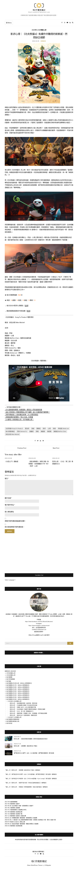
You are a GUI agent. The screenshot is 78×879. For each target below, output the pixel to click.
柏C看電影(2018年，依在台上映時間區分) (17, 687)
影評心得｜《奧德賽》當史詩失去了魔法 (25, 746)
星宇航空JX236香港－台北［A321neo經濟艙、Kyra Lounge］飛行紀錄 (31, 778)
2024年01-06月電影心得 (39, 30)
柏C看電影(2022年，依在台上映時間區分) (17, 695)
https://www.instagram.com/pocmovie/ (39, 625)
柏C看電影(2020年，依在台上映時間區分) (17, 691)
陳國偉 (43, 431)
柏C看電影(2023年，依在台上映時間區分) (17, 697)
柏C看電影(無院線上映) (12, 721)
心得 (49, 428)
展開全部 (7, 671)
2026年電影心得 (10, 675)
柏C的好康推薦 (10, 679)
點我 (28, 311)
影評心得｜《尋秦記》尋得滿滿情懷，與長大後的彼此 (26, 787)
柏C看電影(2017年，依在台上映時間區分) (17, 685)
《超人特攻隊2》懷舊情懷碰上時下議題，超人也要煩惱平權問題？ (27, 412)
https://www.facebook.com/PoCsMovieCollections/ (39, 621)
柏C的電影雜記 (10, 431)
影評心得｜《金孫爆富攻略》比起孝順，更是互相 (23, 703)
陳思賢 (49, 431)
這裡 (26, 305)
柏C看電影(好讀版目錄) (12, 719)
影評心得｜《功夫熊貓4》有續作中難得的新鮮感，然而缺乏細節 (27, 709)
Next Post (56, 448)
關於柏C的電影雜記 (38, 851)
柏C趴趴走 (9, 723)
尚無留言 (43, 41)
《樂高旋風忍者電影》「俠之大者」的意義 (19, 417)
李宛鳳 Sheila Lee (63, 428)
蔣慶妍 (31, 431)
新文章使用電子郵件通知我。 (15, 527)
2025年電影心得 (10, 673)
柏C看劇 (8, 681)
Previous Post (22, 448)
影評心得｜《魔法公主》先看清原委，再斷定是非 (23, 715)
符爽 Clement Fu (22, 431)
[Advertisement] (39, 552)
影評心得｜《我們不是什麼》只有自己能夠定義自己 (26, 782)
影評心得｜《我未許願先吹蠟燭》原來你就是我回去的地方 (31, 739)
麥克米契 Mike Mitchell (12, 434)
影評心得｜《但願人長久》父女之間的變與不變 (23, 707)
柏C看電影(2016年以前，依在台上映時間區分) (19, 683)
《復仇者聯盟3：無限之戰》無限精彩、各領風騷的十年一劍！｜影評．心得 (39, 463)
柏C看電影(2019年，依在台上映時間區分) (17, 689)
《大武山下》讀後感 (11, 461)
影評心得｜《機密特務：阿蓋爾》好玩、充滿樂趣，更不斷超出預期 (28, 713)
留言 (7, 478)
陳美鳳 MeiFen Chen (60, 431)
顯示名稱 (8, 498)
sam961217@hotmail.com (39, 629)
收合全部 (13, 671)
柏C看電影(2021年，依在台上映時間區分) (17, 693)
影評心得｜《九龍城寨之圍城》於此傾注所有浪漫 (23, 705)
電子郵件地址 (10, 505)
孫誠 (32, 428)
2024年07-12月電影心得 (14, 717)
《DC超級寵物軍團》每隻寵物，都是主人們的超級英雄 (23, 409)
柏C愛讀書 (9, 677)
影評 (44, 428)
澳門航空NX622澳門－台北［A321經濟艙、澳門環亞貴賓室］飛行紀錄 (34, 753)
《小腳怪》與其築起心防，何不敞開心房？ (19, 419)
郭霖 (37, 431)
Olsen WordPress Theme (34, 865)
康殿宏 (39, 428)
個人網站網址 (9, 512)
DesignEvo (42, 635)
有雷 (54, 428)
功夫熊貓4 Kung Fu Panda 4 (14, 428)
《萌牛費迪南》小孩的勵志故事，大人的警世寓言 (21, 414)
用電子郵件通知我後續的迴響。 (15, 521)
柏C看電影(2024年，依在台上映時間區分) (17, 699)
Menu (9, 23)
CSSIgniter (48, 865)
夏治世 (27, 428)
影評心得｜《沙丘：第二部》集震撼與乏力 (21, 711)
